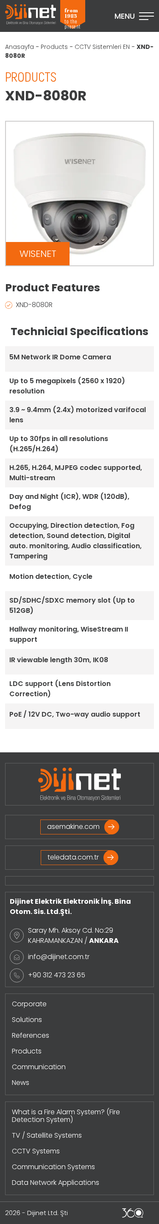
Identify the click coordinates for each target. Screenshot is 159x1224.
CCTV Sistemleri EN (102, 47)
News (20, 1082)
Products (54, 47)
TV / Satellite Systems (47, 1135)
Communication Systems (53, 1167)
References (30, 1035)
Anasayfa (19, 47)
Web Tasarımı (133, 1213)
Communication (39, 1067)
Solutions (27, 1020)
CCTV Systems (36, 1151)
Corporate (29, 1004)
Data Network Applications (55, 1182)
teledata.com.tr (73, 857)
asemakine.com (73, 826)
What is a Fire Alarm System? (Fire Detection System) (66, 1115)
